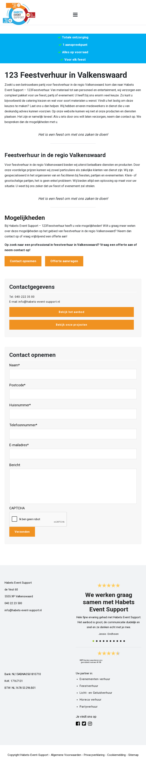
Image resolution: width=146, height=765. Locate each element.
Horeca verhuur (91, 699)
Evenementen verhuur (95, 679)
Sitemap (133, 755)
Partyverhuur (89, 706)
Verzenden (22, 531)
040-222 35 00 (25, 296)
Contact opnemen (23, 261)
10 (124, 641)
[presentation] (38, 519)
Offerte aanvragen (64, 261)
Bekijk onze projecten (71, 324)
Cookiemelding (116, 755)
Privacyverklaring (94, 755)
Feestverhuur (89, 686)
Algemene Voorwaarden (66, 755)
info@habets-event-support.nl (39, 301)
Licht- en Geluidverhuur (96, 692)
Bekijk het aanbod (71, 311)
